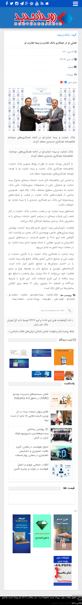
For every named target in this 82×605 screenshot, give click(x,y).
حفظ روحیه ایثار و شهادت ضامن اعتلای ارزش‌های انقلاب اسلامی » (41, 331)
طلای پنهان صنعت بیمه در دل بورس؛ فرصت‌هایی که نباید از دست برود (29, 415)
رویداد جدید (33, 299)
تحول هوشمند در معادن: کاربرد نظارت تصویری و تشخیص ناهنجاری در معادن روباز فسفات (31, 451)
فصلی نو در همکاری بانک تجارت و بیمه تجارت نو (50, 43)
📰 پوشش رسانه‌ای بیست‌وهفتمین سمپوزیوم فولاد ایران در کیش (31, 433)
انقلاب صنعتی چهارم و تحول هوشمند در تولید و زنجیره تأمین (31, 466)
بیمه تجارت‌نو (36, 295)
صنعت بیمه (18, 299)
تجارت (24, 295)
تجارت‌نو (71, 299)
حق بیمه (47, 299)
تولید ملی (58, 299)
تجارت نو (13, 295)
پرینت (70, 74)
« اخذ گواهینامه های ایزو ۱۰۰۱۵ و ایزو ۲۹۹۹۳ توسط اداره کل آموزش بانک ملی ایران (40, 322)
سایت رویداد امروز (61, 603)
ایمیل (70, 67)
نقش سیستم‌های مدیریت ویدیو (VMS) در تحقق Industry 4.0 (30, 396)
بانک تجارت (52, 295)
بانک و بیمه (63, 34)
